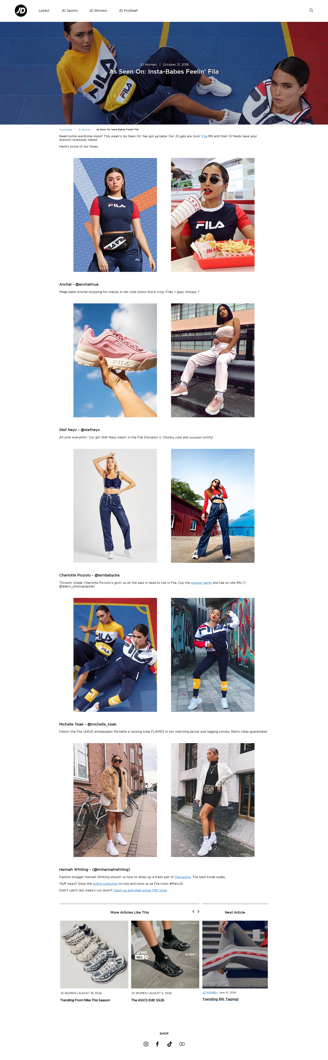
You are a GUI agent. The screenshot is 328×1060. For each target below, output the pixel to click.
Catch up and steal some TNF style (140, 890)
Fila (204, 136)
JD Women (98, 11)
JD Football (128, 11)
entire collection (105, 883)
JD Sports (70, 11)
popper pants (201, 582)
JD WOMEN (209, 992)
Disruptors (183, 877)
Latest (44, 11)
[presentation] (193, 911)
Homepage (65, 130)
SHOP (164, 1033)
